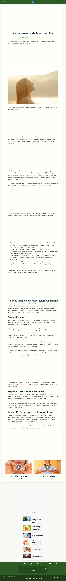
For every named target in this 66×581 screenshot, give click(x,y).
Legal (25, 578)
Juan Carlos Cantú (39, 37)
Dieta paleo (18, 564)
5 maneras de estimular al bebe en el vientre (37, 556)
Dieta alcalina (8, 564)
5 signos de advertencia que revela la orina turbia (37, 542)
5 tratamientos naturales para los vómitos (37, 549)
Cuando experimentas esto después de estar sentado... (37, 520)
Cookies (29, 578)
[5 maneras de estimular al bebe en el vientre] (27, 556)
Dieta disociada (42, 564)
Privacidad (34, 578)
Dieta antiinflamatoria (55, 564)
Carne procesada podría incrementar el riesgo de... (37, 535)
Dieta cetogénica (29, 564)
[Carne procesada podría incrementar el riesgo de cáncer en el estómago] (27, 535)
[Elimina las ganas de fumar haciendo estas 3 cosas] (27, 528)
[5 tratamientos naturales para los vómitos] (27, 549)
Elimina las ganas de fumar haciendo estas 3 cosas (37, 527)
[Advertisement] (33, 18)
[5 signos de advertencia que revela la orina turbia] (27, 542)
